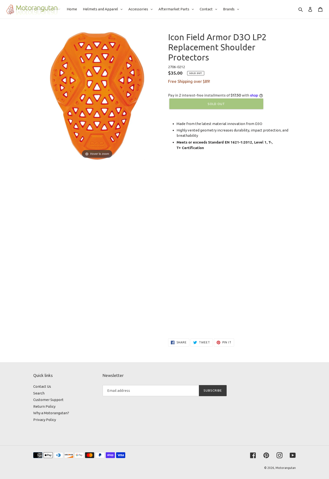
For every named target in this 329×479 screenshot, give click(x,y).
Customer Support (48, 400)
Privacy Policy (44, 420)
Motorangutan (286, 467)
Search (39, 393)
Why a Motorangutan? (51, 413)
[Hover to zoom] (97, 95)
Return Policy (44, 406)
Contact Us (42, 386)
